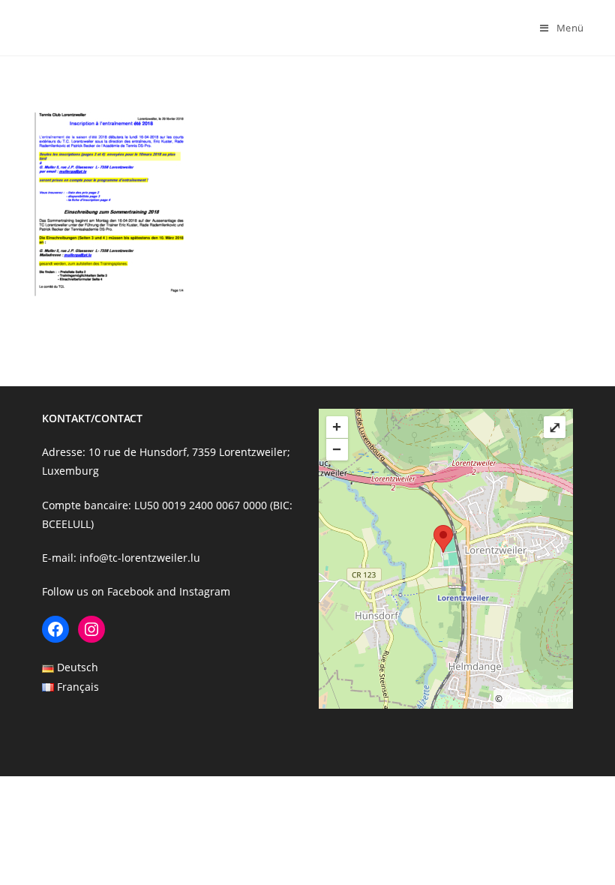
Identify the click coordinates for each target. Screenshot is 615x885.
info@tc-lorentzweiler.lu (140, 557)
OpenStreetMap (538, 698)
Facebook (130, 591)
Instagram (204, 591)
